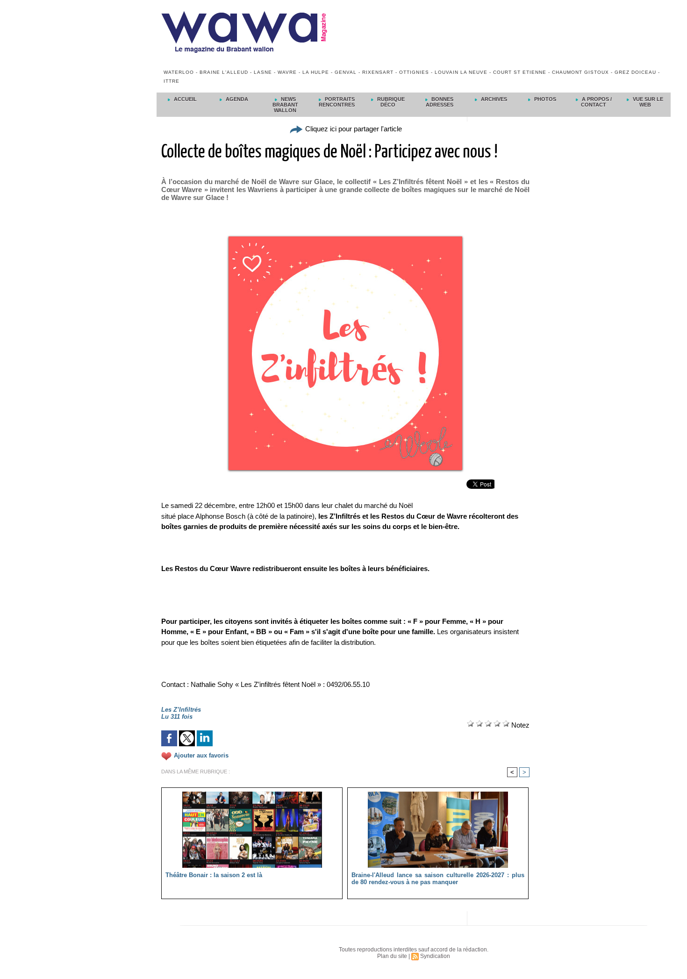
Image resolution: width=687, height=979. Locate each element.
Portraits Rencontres (337, 101)
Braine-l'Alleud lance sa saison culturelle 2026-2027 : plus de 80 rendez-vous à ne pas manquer (437, 879)
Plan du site (392, 956)
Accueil (184, 99)
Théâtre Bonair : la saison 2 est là (213, 875)
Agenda (236, 99)
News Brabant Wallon (285, 104)
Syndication (435, 956)
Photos (544, 99)
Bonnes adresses (440, 101)
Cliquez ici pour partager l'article (352, 129)
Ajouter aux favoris (201, 755)
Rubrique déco (390, 101)
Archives (493, 99)
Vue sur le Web (647, 101)
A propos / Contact (596, 101)
